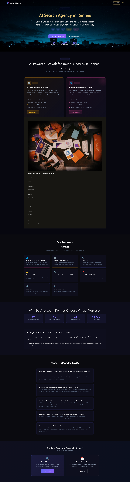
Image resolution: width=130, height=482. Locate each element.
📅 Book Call (82, 471)
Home (54, 3)
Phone (29, 203)
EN (123, 2)
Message (30, 211)
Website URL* (31, 194)
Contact (71, 3)
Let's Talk (116, 3)
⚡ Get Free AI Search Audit (57, 36)
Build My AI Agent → (33, 112)
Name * (30, 178)
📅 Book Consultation (74, 36)
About (62, 3)
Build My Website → (75, 112)
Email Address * (31, 186)
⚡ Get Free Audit (47, 471)
